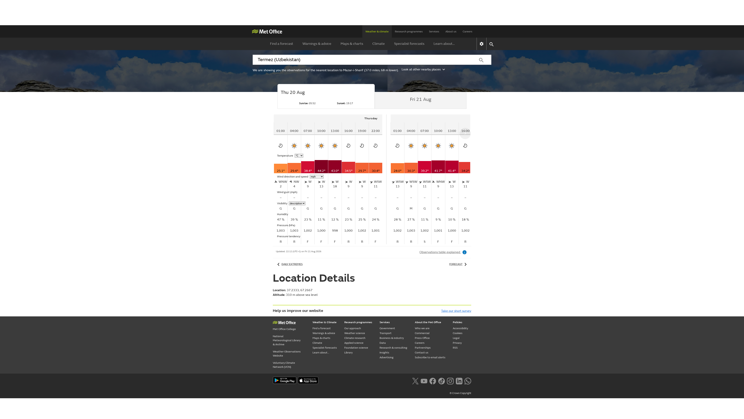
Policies (457, 322)
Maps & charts (352, 44)
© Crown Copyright (460, 393)
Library (348, 352)
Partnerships (423, 347)
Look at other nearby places (421, 69)
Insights (384, 352)
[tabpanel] (330, 179)
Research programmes (409, 31)
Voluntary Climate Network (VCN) (284, 365)
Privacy (457, 343)
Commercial (422, 333)
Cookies (457, 333)
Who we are (422, 328)
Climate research (354, 338)
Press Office (422, 338)
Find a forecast (281, 44)
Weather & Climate (325, 322)
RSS (455, 347)
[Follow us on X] (415, 380)
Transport (386, 333)
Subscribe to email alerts (430, 357)
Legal (456, 338)
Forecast (455, 264)
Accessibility (460, 328)
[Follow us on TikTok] (441, 380)
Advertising (387, 357)
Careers (467, 31)
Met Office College (284, 329)
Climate (378, 44)
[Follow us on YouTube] (424, 380)
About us (450, 31)
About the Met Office (428, 322)
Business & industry (392, 338)
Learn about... (444, 44)
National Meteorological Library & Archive (287, 340)
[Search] (481, 60)
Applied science (353, 343)
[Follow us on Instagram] (450, 380)
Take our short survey (456, 311)
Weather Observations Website (287, 353)
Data (383, 343)
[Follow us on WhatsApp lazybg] (467, 380)
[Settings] (481, 44)
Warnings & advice (316, 44)
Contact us (421, 352)
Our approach (352, 328)
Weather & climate (377, 31)
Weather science (354, 333)
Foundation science (356, 347)
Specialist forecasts (409, 44)
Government (387, 328)
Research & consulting (393, 347)
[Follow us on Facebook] (432, 380)
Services (434, 31)
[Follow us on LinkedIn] (459, 380)
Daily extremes (292, 264)
